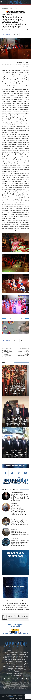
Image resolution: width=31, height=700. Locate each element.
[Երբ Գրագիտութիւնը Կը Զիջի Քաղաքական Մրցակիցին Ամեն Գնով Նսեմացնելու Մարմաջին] (6, 521)
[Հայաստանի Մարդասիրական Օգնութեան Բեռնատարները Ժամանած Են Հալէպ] (15, 442)
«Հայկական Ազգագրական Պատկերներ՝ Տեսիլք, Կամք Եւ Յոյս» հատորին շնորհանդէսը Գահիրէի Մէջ (15, 391)
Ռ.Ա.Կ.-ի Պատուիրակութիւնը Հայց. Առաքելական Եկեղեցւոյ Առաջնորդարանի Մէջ (23, 353)
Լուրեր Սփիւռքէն (14, 8)
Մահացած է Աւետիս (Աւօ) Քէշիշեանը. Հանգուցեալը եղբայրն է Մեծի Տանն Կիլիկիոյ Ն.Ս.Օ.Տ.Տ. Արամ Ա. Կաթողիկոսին (20, 497)
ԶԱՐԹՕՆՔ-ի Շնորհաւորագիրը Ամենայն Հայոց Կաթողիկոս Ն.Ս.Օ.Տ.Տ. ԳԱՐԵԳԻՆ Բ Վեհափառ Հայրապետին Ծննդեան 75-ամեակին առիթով (19, 510)
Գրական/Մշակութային (15, 386)
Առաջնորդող (14, 518)
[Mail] (12, 473)
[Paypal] (19, 473)
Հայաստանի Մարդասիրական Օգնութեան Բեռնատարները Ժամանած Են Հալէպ (15, 454)
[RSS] (17, 678)
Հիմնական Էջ (5, 8)
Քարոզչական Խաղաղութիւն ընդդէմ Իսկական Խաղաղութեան (20, 532)
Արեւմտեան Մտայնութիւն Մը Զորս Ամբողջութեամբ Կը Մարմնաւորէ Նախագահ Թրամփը (20, 543)
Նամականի (14, 503)
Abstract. (11, 696)
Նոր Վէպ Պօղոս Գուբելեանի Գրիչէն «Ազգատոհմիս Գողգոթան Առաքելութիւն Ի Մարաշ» (7, 353)
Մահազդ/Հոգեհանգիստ (17, 492)
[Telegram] (22, 678)
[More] (21, 34)
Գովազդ (15, 318)
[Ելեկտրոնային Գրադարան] (15, 562)
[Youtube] (25, 473)
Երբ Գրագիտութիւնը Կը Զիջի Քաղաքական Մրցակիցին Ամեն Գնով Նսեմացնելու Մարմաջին (19, 522)
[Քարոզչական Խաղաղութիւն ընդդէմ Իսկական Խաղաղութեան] (6, 532)
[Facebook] (6, 473)
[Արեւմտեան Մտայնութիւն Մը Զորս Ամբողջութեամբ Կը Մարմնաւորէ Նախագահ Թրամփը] (6, 542)
